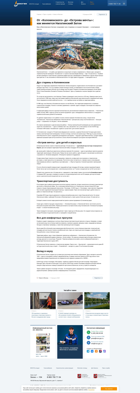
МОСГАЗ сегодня (34, 368)
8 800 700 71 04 (114, 4)
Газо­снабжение (48, 368)
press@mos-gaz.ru (97, 338)
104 (40, 377)
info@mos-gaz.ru (96, 343)
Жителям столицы (82, 368)
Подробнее (91, 389)
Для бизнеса (94, 368)
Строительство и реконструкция (64, 368)
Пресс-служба (106, 368)
